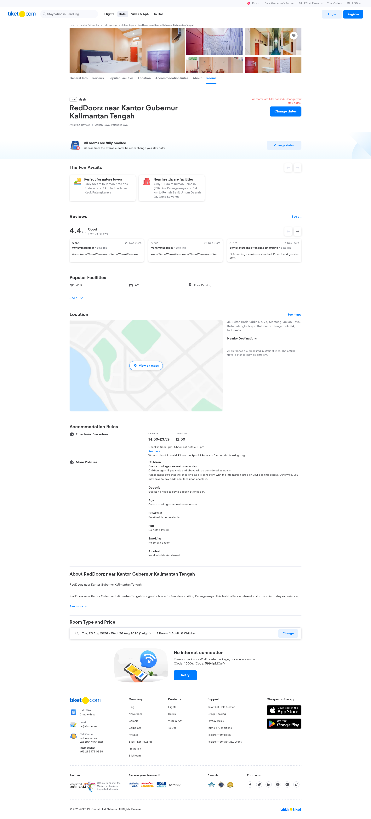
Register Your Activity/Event (225, 742)
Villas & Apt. (175, 721)
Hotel (72, 25)
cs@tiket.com (88, 726)
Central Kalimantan (89, 25)
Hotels (172, 714)
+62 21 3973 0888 (91, 751)
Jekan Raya (128, 25)
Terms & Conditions (220, 728)
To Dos (172, 728)
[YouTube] (278, 784)
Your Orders (334, 3)
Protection (135, 749)
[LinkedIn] (268, 784)
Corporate (135, 728)
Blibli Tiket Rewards (311, 3)
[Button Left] (288, 231)
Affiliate (133, 735)
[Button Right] (297, 231)
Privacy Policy (216, 721)
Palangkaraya (110, 25)
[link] (332, 14)
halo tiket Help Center (221, 707)
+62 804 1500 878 (91, 742)
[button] (146, 365)
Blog (131, 707)
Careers (133, 721)
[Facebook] (250, 784)
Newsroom (135, 714)
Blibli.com (135, 755)
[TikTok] (296, 784)
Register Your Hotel (219, 735)
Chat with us (87, 714)
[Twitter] (259, 784)
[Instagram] (287, 784)
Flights (172, 707)
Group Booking (217, 714)
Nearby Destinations (242, 338)
